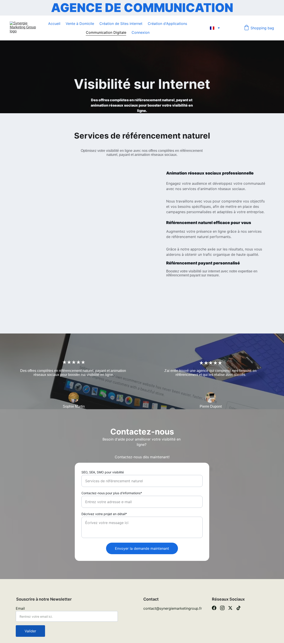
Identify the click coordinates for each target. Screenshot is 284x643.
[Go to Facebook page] (214, 608)
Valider (30, 631)
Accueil (54, 23)
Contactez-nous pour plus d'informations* (111, 493)
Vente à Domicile (80, 23)
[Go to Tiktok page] (238, 608)
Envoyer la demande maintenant (142, 548)
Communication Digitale (106, 32)
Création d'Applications (167, 23)
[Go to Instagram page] (222, 608)
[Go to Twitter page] (230, 608)
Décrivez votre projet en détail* (104, 514)
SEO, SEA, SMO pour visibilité (102, 472)
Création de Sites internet (120, 23)
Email (20, 608)
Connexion (141, 32)
